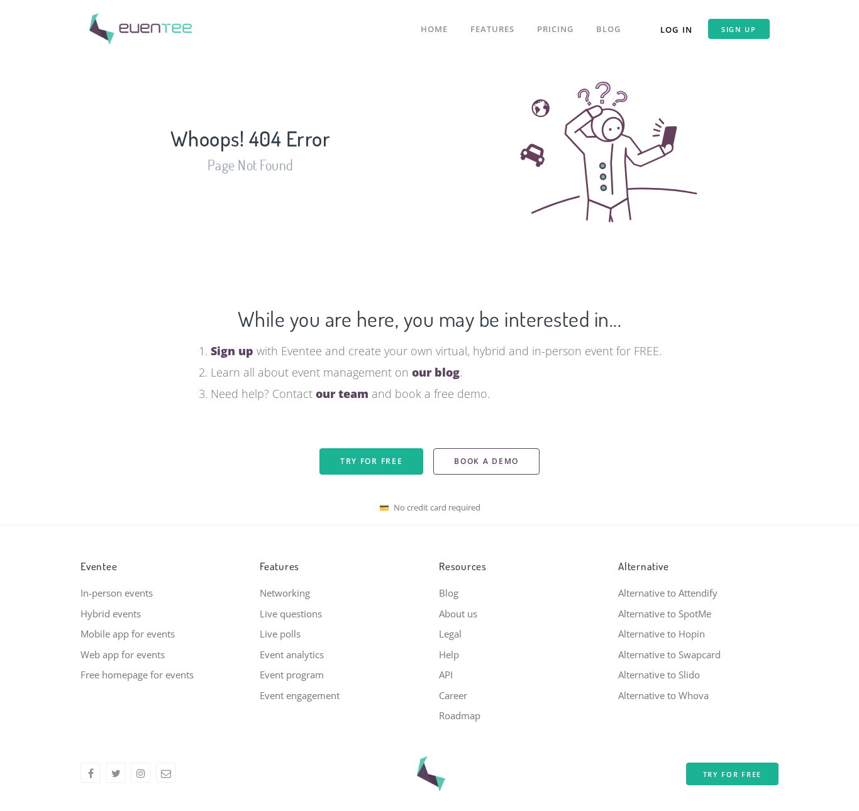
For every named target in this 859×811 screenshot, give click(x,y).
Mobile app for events (127, 633)
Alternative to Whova (663, 695)
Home (434, 29)
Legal (450, 633)
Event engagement (300, 695)
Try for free (371, 461)
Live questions (291, 613)
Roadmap (459, 715)
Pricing (555, 29)
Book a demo (486, 461)
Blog (608, 29)
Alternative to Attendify (668, 593)
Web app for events (122, 654)
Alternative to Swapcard (669, 654)
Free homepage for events (137, 674)
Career (453, 695)
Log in (676, 29)
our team (342, 393)
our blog (436, 372)
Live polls (280, 633)
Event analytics (292, 654)
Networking (285, 593)
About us (458, 613)
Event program (292, 674)
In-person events (116, 593)
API (446, 674)
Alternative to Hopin (661, 633)
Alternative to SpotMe (664, 613)
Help (449, 654)
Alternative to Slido (659, 674)
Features (492, 29)
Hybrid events (110, 613)
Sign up (738, 29)
